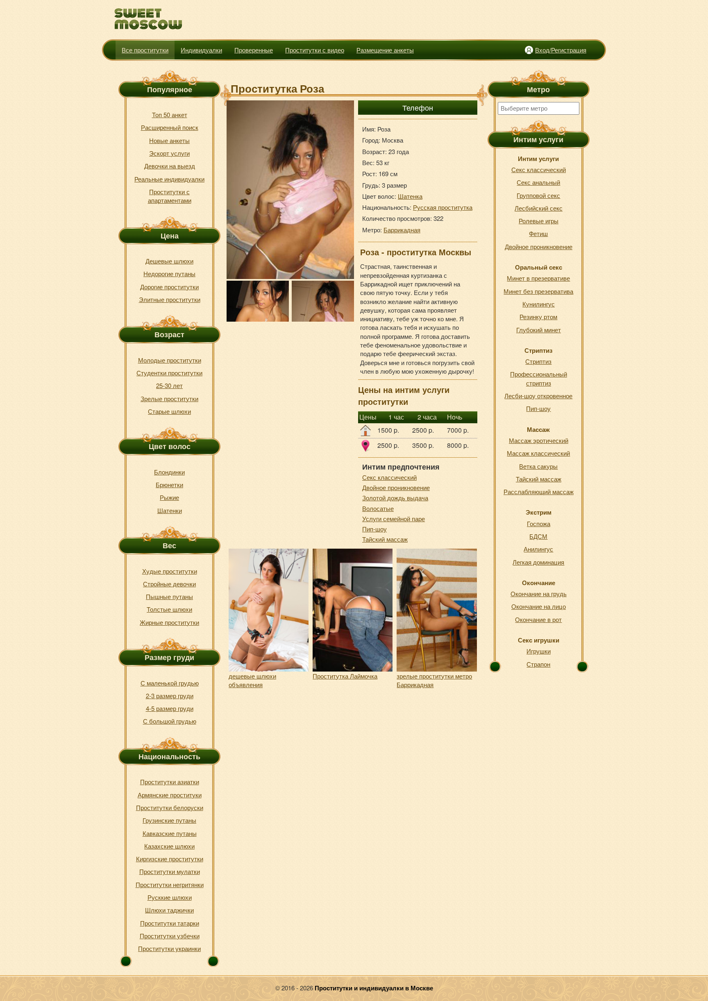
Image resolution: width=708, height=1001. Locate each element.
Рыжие (169, 497)
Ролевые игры (538, 220)
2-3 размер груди (169, 695)
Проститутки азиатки (169, 781)
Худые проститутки (169, 571)
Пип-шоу (374, 528)
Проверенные (253, 49)
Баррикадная (402, 229)
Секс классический (389, 477)
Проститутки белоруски (169, 807)
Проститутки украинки (169, 948)
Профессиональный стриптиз (538, 378)
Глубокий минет (538, 329)
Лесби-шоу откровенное (538, 395)
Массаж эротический (538, 440)
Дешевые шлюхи (169, 260)
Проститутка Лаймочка (345, 676)
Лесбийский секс (539, 208)
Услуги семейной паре (393, 518)
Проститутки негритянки (170, 884)
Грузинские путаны (169, 820)
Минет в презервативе (538, 278)
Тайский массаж (385, 539)
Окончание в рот (538, 619)
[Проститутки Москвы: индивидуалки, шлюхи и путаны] (148, 19)
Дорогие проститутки (169, 286)
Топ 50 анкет (169, 114)
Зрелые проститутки (169, 398)
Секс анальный (538, 182)
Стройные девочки (169, 583)
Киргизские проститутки (169, 858)
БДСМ (538, 536)
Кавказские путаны (170, 833)
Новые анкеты (169, 140)
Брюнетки (169, 484)
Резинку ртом (538, 316)
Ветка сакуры (538, 466)
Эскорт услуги (169, 153)
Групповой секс (538, 195)
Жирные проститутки (169, 622)
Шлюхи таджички (169, 910)
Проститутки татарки (169, 923)
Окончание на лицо (538, 606)
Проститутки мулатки (169, 871)
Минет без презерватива (538, 291)
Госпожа (538, 523)
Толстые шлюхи (169, 609)
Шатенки (169, 510)
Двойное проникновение (396, 487)
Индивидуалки (201, 49)
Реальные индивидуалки (169, 179)
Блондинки (169, 472)
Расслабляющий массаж (539, 491)
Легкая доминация (538, 562)
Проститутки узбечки (170, 935)
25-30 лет (169, 385)
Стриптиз (538, 361)
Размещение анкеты (385, 49)
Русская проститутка (442, 207)
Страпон (538, 664)
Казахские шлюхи (169, 846)
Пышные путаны (169, 596)
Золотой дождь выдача (395, 497)
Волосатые (378, 508)
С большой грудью (169, 721)
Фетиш (538, 233)
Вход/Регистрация (560, 49)
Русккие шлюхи (170, 897)
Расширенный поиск (169, 127)
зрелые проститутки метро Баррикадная (434, 680)
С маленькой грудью (170, 683)
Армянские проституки (170, 794)
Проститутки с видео (314, 49)
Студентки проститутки (169, 372)
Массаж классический (538, 453)
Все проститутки (145, 49)
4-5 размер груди (169, 708)
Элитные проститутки (169, 299)
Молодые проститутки (169, 360)
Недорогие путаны (169, 273)
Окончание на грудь (539, 593)
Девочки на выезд (169, 165)
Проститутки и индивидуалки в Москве (374, 987)
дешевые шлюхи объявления (252, 680)
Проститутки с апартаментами (169, 195)
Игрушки (538, 651)
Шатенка (410, 196)
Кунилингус (538, 304)
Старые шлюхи (169, 411)
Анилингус (538, 549)
